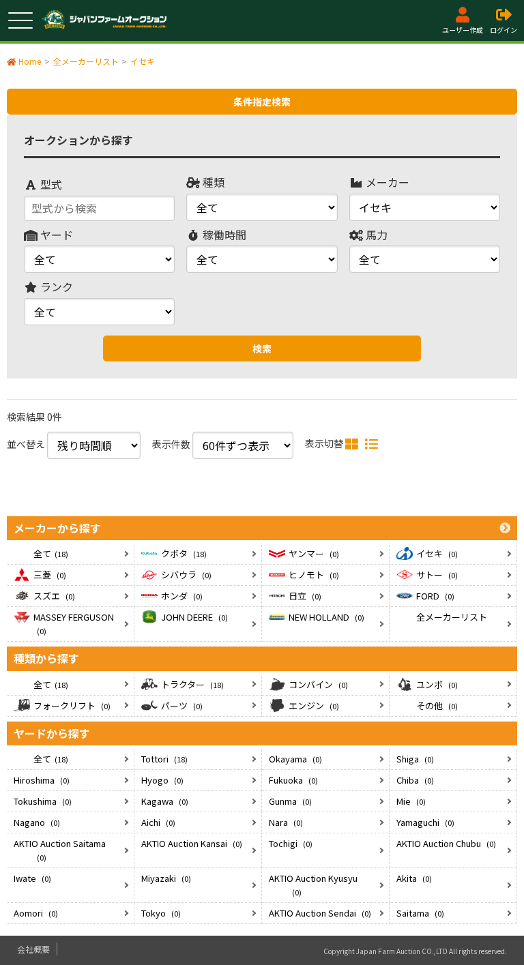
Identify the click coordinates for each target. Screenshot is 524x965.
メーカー (386, 182)
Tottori (164, 758)
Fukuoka (293, 779)
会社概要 (33, 949)
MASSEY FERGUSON (73, 623)
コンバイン (318, 684)
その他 (437, 705)
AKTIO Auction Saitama (60, 850)
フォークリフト (72, 705)
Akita (414, 878)
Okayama (295, 758)
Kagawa (164, 801)
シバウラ (186, 574)
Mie (411, 801)
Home (29, 61)
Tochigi (290, 843)
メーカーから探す (57, 528)
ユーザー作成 (462, 30)
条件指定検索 (262, 101)
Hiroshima (42, 779)
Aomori (36, 912)
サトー (437, 574)
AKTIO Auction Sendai (320, 912)
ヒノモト (314, 574)
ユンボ (437, 684)
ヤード (55, 234)
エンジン (314, 705)
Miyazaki (166, 878)
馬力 (375, 234)
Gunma (290, 801)
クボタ (184, 553)
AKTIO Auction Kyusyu (313, 884)
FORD (435, 595)
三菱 (49, 574)
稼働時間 (223, 234)
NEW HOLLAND (326, 616)
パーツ (182, 705)
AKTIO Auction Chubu (446, 843)
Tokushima (43, 801)
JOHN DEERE (194, 616)
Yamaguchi (425, 822)
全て (50, 553)
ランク (55, 286)
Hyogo (162, 779)
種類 (212, 182)
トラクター (192, 684)
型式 (50, 184)
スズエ (54, 595)
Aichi (158, 822)
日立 (305, 595)
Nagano (37, 822)
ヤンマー (314, 553)
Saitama (420, 912)
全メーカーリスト (451, 616)
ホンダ (182, 595)
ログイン (503, 30)
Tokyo (161, 912)
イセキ (437, 553)
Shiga (415, 758)
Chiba (415, 779)
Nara (286, 822)
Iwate (32, 878)
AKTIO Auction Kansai (191, 843)
